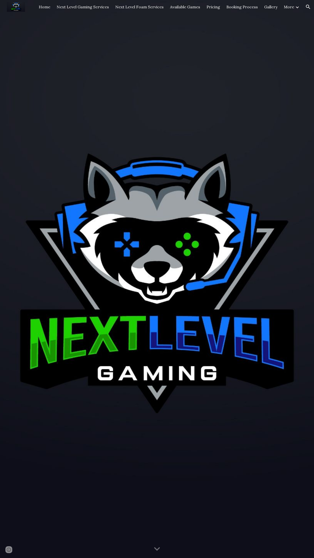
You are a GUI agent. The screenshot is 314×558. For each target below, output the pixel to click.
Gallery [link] (270, 6)
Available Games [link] (185, 6)
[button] (308, 7)
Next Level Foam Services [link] (139, 6)
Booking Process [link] (242, 6)
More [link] (289, 6)
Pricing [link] (213, 6)
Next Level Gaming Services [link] (83, 6)
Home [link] (44, 6)
